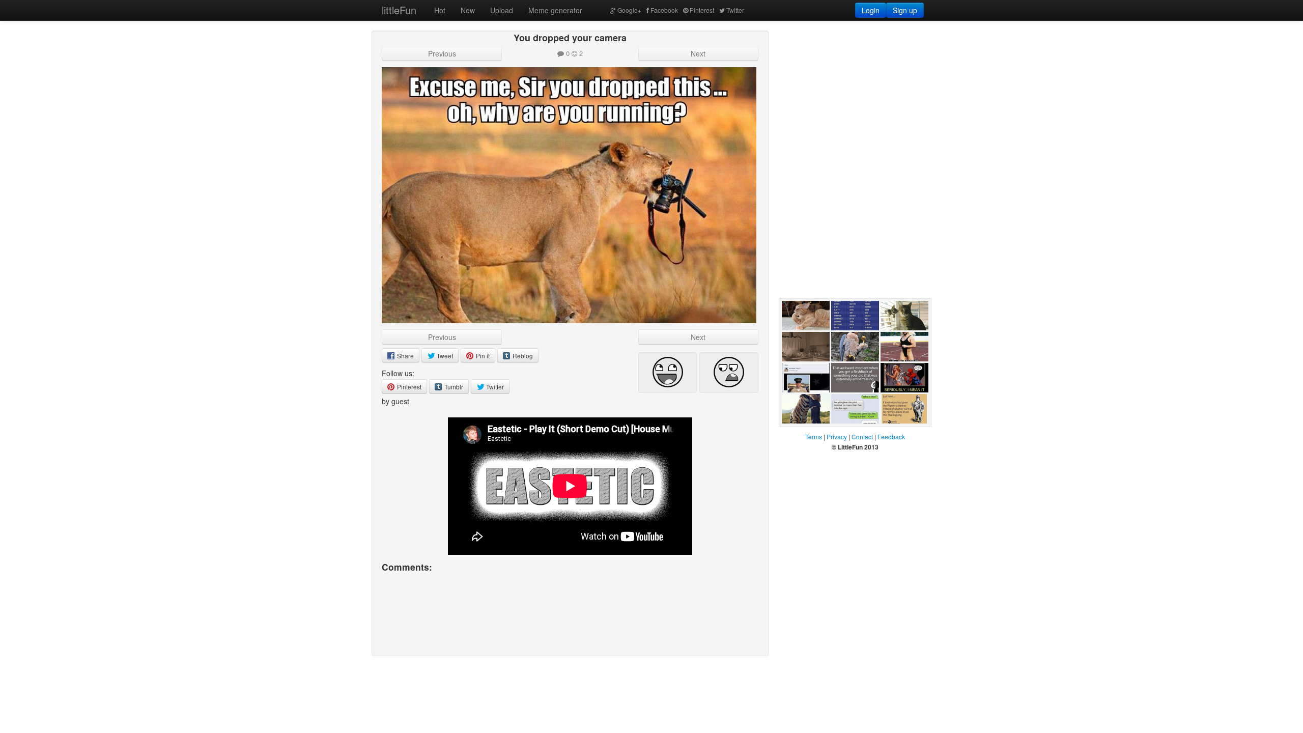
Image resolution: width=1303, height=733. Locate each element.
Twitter (735, 10)
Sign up (905, 10)
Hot (439, 10)
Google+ (629, 10)
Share (404, 355)
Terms (813, 436)
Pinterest (702, 10)
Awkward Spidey (895, 402)
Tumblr (453, 386)
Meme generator (555, 10)
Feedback (891, 436)
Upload (501, 10)
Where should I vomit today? (804, 340)
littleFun (399, 10)
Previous (442, 53)
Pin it (482, 355)
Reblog (522, 355)
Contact (862, 436)
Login (871, 10)
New (468, 10)
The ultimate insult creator (852, 340)
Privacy (837, 436)
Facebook (664, 10)
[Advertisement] (855, 94)
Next (698, 53)
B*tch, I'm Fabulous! (897, 371)
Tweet (444, 355)
